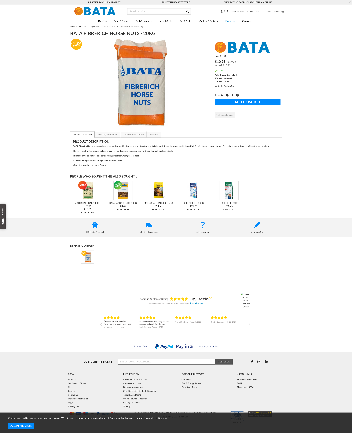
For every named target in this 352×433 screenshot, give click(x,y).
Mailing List (73, 406)
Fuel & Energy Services (192, 383)
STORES (250, 12)
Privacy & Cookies (131, 402)
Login (70, 402)
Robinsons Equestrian (247, 379)
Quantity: (219, 95)
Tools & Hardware (144, 21)
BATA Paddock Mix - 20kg (123, 203)
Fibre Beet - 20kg (229, 203)
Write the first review (224, 86)
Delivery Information (107, 134)
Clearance (247, 21)
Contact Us (73, 395)
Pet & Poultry (186, 21)
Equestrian (230, 21)
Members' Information (78, 398)
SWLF (239, 383)
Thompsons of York (246, 387)
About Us (72, 379)
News (70, 387)
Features (154, 134)
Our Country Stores (77, 383)
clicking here (161, 418)
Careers (71, 391)
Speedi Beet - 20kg (194, 203)
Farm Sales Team (189, 387)
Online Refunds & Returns (135, 398)
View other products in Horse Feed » (89, 165)
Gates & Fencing (121, 21)
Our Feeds (186, 379)
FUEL (258, 12)
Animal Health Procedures (135, 379)
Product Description (82, 134)
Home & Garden (166, 21)
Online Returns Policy (134, 134)
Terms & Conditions (132, 395)
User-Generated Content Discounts (139, 391)
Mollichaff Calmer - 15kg (158, 203)
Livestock (102, 21)
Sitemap (126, 406)
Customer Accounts (132, 383)
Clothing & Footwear (208, 21)
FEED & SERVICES (237, 12)
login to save (226, 115)
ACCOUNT (266, 12)
